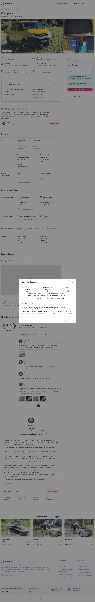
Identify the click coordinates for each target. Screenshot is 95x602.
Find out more (69, 321)
